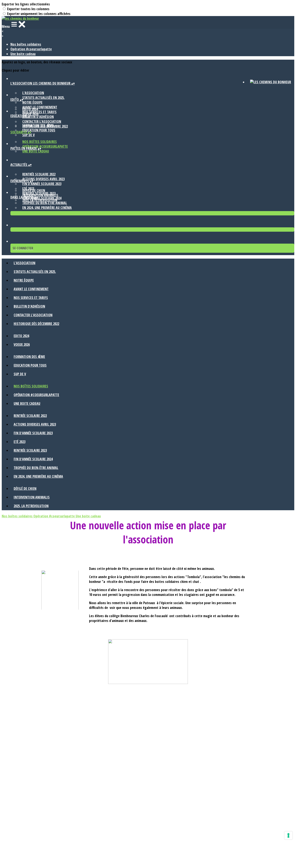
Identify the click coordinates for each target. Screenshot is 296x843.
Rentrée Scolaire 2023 (30, 450)
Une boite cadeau (23, 53)
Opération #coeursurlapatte (31, 49)
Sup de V (28, 135)
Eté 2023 (19, 441)
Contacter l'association (41, 121)
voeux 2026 (22, 344)
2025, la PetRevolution (39, 200)
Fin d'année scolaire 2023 (41, 183)
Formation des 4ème (38, 125)
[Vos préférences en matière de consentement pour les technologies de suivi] (288, 835)
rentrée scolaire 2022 (38, 174)
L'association (33, 92)
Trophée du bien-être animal (44, 202)
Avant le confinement (31, 289)
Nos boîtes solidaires (25, 44)
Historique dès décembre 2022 (36, 323)
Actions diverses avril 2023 (43, 179)
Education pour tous (38, 130)
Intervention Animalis (40, 195)
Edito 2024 (30, 109)
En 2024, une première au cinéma (47, 207)
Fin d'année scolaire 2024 (33, 459)
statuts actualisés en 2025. (43, 97)
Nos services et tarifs (31, 297)
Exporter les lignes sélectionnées (26, 4)
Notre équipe (32, 102)
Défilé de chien (33, 190)
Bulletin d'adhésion (38, 116)
